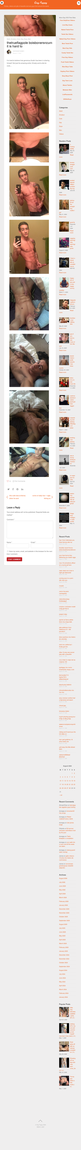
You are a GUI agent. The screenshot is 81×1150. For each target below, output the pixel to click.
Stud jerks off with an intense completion (72, 1047)
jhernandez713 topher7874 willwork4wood (64, 677)
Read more (62, 175)
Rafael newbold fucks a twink (66, 818)
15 (72, 781)
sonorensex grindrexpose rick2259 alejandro (66, 866)
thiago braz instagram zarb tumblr (72, 517)
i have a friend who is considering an (72, 262)
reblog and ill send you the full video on (67, 733)
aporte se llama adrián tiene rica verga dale (66, 621)
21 (70, 784)
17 (60, 784)
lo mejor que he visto (72, 477)
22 (72, 784)
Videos (61, 134)
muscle (61, 586)
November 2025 (64, 913)
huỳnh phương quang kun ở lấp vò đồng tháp (67, 718)
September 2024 (64, 966)
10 (60, 781)
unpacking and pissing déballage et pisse (72, 423)
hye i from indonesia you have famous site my (66, 541)
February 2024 (63, 993)
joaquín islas (63, 614)
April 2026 (62, 894)
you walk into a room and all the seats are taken (67, 844)
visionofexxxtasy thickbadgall (64, 600)
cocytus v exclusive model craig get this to (67, 607)
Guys (25, 39)
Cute (18, 39)
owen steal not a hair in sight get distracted (66, 571)
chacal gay (62, 705)
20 (67, 784)
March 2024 (63, 989)
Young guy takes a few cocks (72, 1081)
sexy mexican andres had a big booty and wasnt (67, 699)
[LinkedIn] (22, 489)
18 (63, 784)
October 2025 (63, 916)
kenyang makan (64, 711)
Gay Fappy (40, 1125)
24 (60, 788)
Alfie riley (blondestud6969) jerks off (72, 1013)
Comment (11, 519)
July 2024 (62, 974)
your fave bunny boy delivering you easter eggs (67, 556)
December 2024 (64, 955)
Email (33, 542)
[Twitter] (9, 489)
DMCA (38, 1127)
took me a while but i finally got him (65, 645)
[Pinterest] (17, 489)
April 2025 (62, 940)
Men (29, 39)
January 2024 (63, 997)
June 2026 (62, 886)
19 (65, 784)
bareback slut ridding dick (72, 321)
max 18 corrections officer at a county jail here (67, 564)
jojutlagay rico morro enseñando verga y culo (66, 668)
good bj (72, 222)
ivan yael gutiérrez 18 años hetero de (66, 740)
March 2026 (63, 897)
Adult (8, 39)
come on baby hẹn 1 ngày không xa (40, 496)
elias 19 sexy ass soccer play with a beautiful (66, 653)
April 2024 (62, 985)
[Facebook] (13, 489)
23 (74, 784)
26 (65, 788)
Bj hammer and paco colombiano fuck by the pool (67, 830)
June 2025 (62, 932)
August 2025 (63, 924)
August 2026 (63, 878)
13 (67, 781)
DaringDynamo (18, 51)
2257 (43, 1127)
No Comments (20, 481)
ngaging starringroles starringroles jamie (72, 243)
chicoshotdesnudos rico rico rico (66, 691)
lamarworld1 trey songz (67, 812)
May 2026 (62, 890)
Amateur (13, 39)
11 (63, 781)
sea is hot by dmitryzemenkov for (72, 459)
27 (67, 788)
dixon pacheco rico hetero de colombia (67, 638)
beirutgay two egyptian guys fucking (67, 806)
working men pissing (72, 440)
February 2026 (63, 901)
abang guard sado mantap (67, 851)
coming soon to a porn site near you (66, 579)
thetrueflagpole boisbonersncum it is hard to (29, 44)
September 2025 (64, 920)
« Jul (60, 795)
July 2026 (62, 882)
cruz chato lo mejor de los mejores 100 (67, 661)
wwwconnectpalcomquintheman (67, 725)
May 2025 (62, 936)
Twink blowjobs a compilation (66, 837)
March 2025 (63, 943)
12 (65, 781)
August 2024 (63, 970)
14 (70, 781)
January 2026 (63, 905)
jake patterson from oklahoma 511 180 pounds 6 (65, 629)
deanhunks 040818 (65, 685)
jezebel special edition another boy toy (72, 184)
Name (9, 542)
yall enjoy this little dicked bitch (67, 748)
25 (63, 788)
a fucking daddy (72, 146)
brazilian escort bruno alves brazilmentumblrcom (67, 549)
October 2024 (63, 962)
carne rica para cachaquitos (64, 592)
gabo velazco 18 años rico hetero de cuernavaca (66, 858)
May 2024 (62, 982)
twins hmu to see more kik (72, 381)
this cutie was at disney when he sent (17, 496)
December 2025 (64, 909)
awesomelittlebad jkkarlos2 (64, 756)
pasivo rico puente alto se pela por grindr (72, 498)
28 (70, 788)
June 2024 (62, 978)
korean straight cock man (72, 165)
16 (74, 781)
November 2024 (64, 959)
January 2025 (63, 951)
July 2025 (62, 928)
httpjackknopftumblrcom (73, 302)
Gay (22, 39)
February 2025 (63, 947)
